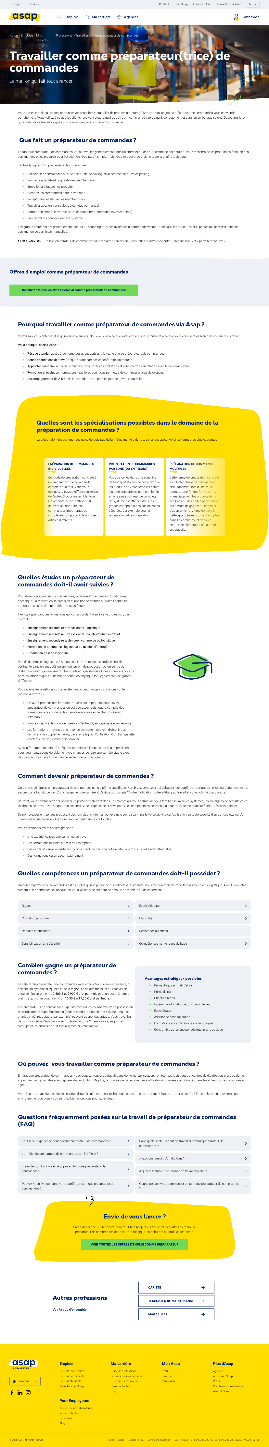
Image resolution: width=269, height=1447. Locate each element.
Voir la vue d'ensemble (70, 1309)
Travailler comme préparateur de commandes (106, 35)
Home (13, 35)
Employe (27, 35)
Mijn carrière (41, 38)
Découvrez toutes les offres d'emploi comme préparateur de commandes (74, 290)
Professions (64, 35)
